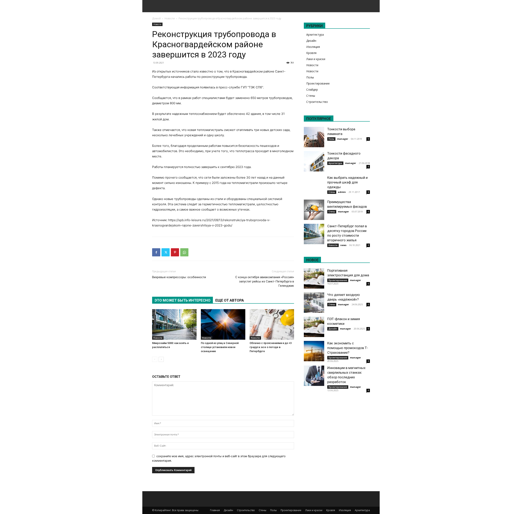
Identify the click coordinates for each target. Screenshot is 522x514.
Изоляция (313, 47)
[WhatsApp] (184, 252)
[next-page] (161, 359)
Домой (156, 18)
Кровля (311, 53)
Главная (215, 510)
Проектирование (318, 83)
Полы (310, 77)
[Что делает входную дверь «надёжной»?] (314, 302)
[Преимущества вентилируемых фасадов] (314, 210)
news (343, 245)
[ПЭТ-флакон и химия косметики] (314, 327)
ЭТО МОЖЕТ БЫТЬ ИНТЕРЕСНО (182, 300)
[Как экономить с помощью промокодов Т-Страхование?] (314, 351)
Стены (310, 96)
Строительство (317, 102)
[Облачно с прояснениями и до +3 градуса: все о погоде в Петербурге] (272, 324)
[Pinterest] (175, 252)
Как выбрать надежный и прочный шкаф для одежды (347, 182)
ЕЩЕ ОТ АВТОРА (229, 300)
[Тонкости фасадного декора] (314, 161)
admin (342, 191)
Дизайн (311, 41)
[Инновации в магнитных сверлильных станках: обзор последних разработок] (314, 376)
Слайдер (312, 89)
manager (342, 138)
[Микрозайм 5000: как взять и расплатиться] (174, 324)
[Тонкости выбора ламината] (314, 137)
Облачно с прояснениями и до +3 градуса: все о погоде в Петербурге (271, 347)
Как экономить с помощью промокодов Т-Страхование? (347, 348)
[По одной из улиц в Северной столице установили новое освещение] (223, 324)
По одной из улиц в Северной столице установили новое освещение (220, 347)
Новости (170, 18)
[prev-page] (154, 359)
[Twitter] (165, 252)
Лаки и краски (315, 59)
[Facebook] (156, 252)
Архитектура (315, 34)
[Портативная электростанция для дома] (314, 278)
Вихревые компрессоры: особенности (179, 277)
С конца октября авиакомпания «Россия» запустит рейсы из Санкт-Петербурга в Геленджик (264, 281)
